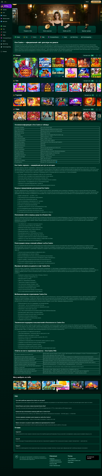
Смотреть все (88, 55)
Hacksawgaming (87, 37)
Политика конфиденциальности (55, 459)
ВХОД (87, 1)
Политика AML (53, 463)
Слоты (34, 37)
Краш (65, 37)
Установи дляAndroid (90, 457)
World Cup (75, 37)
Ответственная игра (55, 465)
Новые (18, 37)
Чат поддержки (72, 458)
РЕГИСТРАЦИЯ (96, 1)
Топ (26, 37)
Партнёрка (70, 462)
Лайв (43, 37)
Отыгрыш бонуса (54, 37)
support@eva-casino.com (74, 460)
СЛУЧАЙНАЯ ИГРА (57, 385)
